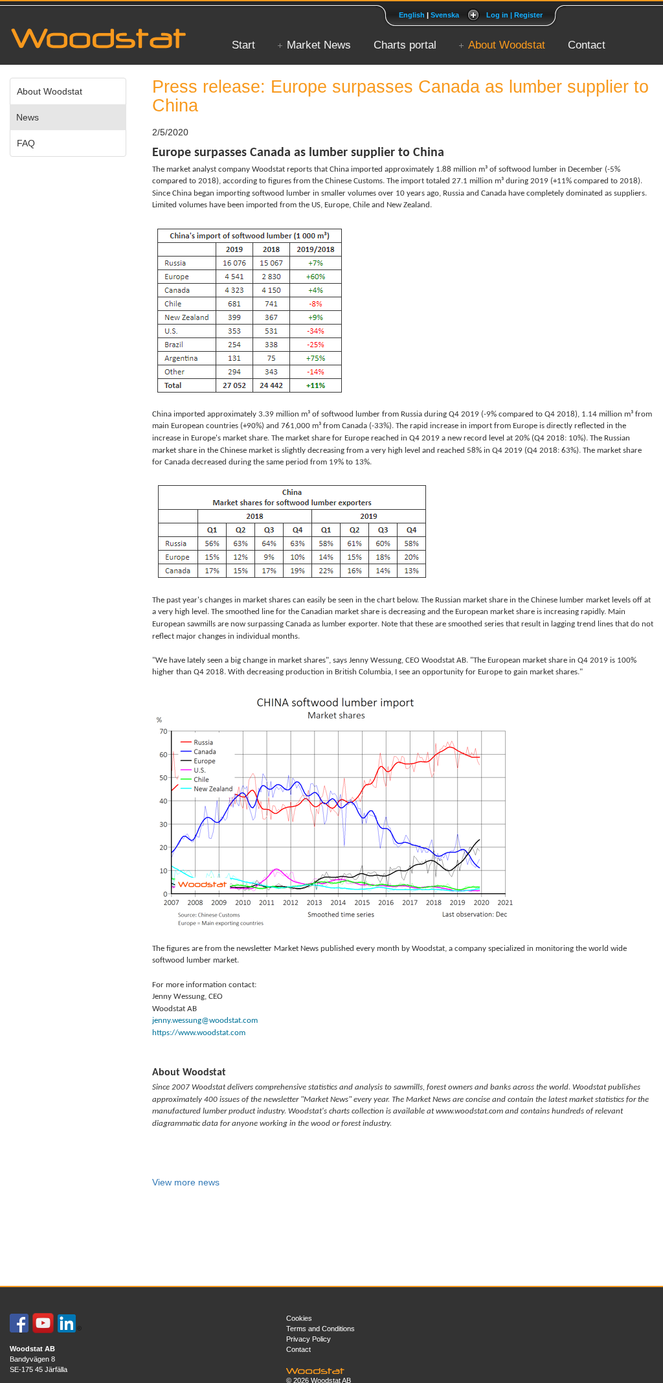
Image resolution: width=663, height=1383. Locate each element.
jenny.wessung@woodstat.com (205, 1020)
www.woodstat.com (469, 1111)
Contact (586, 45)
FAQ (26, 143)
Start (243, 45)
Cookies (299, 1318)
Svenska (445, 15)
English (412, 15)
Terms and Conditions (320, 1328)
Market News (319, 45)
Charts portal (405, 45)
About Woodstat (506, 45)
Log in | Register (514, 15)
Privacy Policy (308, 1339)
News (27, 117)
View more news (185, 1182)
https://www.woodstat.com (198, 1033)
